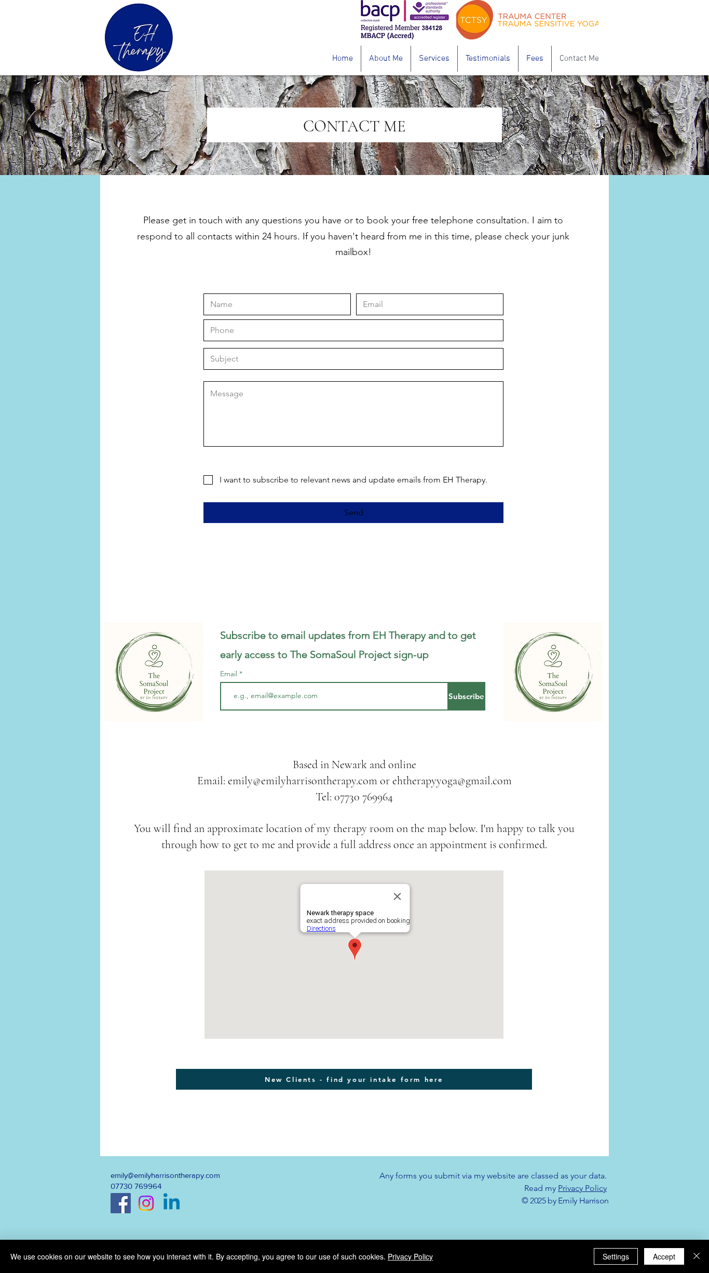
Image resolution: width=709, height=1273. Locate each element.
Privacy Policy (582, 1188)
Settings (616, 1256)
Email (229, 673)
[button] (434, 59)
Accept (664, 1256)
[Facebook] (121, 1203)
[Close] (696, 1256)
